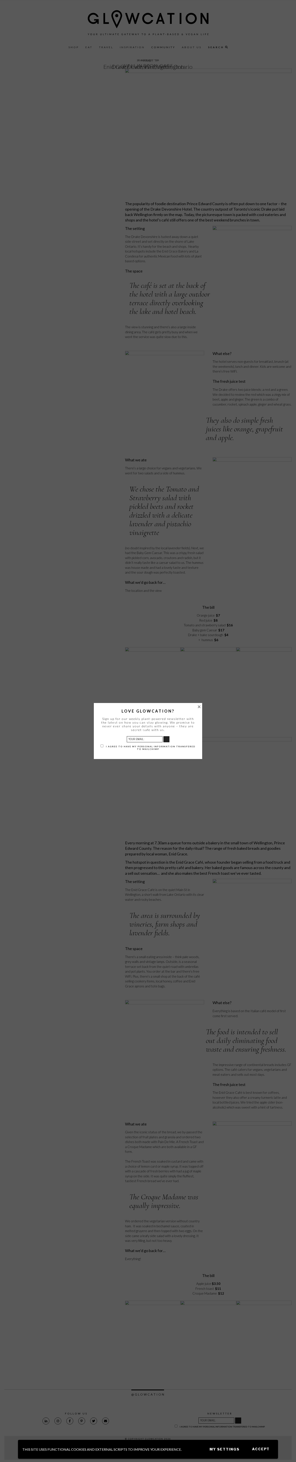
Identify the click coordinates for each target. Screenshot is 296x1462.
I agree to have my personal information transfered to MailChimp (150, 747)
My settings (224, 1449)
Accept (261, 1449)
